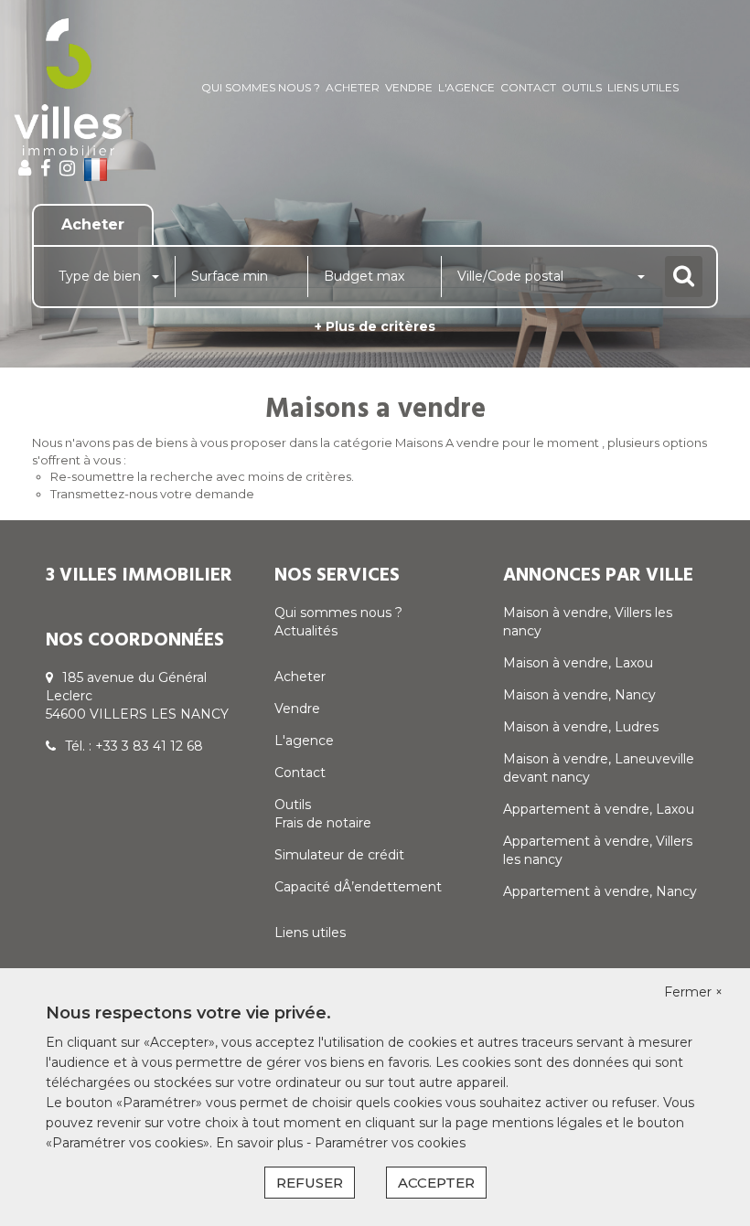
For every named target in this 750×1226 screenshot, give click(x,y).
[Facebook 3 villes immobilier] (45, 168)
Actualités (306, 631)
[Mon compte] (24, 168)
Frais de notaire (322, 823)
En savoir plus (261, 1143)
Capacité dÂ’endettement (358, 887)
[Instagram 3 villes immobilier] (67, 168)
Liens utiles (643, 87)
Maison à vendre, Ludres (581, 727)
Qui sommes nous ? (260, 87)
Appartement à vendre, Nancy (600, 891)
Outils (582, 87)
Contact (528, 87)
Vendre (409, 87)
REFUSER (309, 1182)
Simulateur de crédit (339, 855)
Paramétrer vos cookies (390, 1143)
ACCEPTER (436, 1182)
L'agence (466, 87)
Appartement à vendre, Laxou (598, 809)
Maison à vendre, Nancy (579, 695)
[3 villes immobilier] (68, 86)
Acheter (353, 87)
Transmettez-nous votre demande (152, 493)
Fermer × (693, 992)
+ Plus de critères (375, 326)
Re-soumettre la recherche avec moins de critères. (202, 476)
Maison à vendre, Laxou (578, 663)
